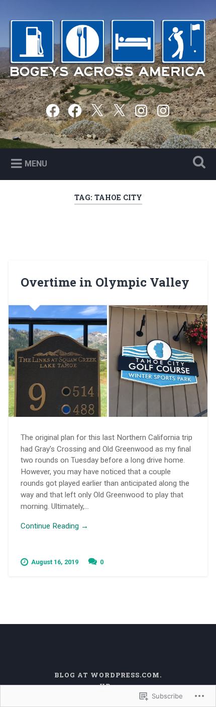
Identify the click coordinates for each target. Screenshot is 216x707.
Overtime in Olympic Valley (105, 282)
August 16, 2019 (54, 562)
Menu (36, 163)
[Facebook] (53, 109)
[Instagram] (141, 109)
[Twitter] (97, 109)
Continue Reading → (54, 526)
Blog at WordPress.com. (108, 675)
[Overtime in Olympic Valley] (108, 361)
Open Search (197, 163)
